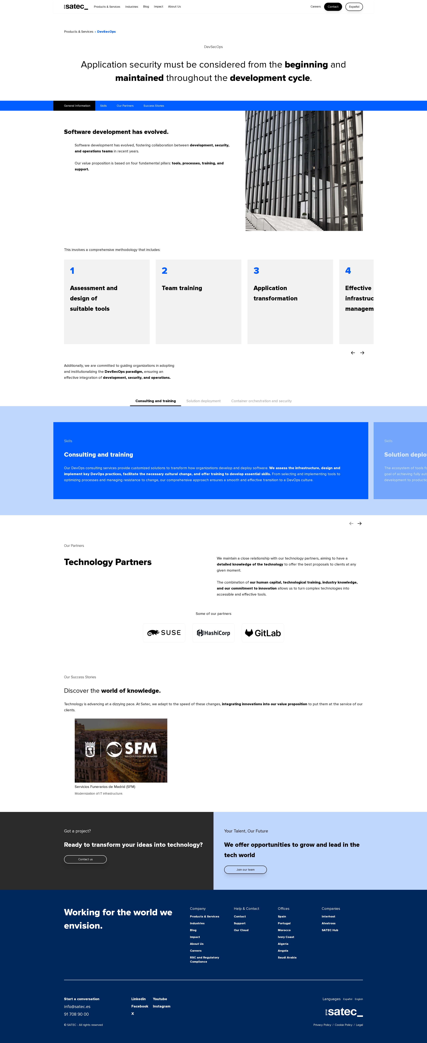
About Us (196, 944)
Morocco (284, 930)
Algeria (283, 944)
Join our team (246, 869)
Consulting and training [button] (155, 401)
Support (240, 923)
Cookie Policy (343, 1025)
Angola (283, 950)
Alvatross (328, 923)
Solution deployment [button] (203, 401)
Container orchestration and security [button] (261, 401)
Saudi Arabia (287, 957)
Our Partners (125, 106)
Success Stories (154, 106)
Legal (359, 1025)
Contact (333, 7)
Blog (193, 930)
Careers (195, 950)
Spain (282, 916)
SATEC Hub (330, 930)
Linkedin (138, 999)
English (359, 999)
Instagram (161, 1006)
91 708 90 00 (76, 1014)
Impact (195, 937)
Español (354, 7)
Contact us (85, 859)
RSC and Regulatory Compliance (204, 959)
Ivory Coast (286, 937)
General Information (77, 106)
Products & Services (204, 916)
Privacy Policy (322, 1025)
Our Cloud (241, 930)
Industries (197, 923)
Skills (103, 106)
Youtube (160, 999)
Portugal (284, 923)
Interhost (328, 916)
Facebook (139, 1006)
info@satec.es (77, 1006)
